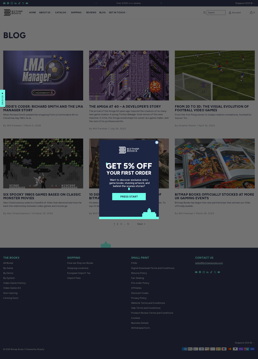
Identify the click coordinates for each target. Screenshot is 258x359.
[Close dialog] (156, 142)
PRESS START (129, 196)
